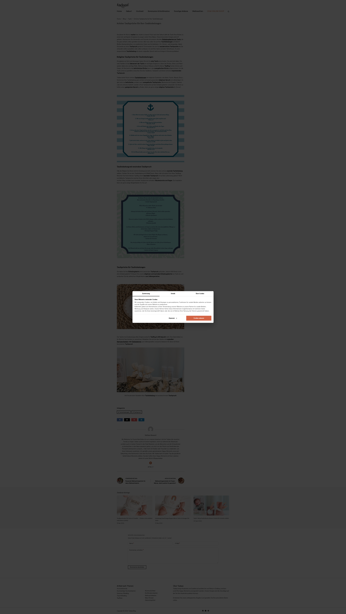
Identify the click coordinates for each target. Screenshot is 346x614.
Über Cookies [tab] (200, 293)
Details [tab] (173, 293)
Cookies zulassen (199, 318)
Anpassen (172, 318)
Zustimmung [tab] (146, 293)
